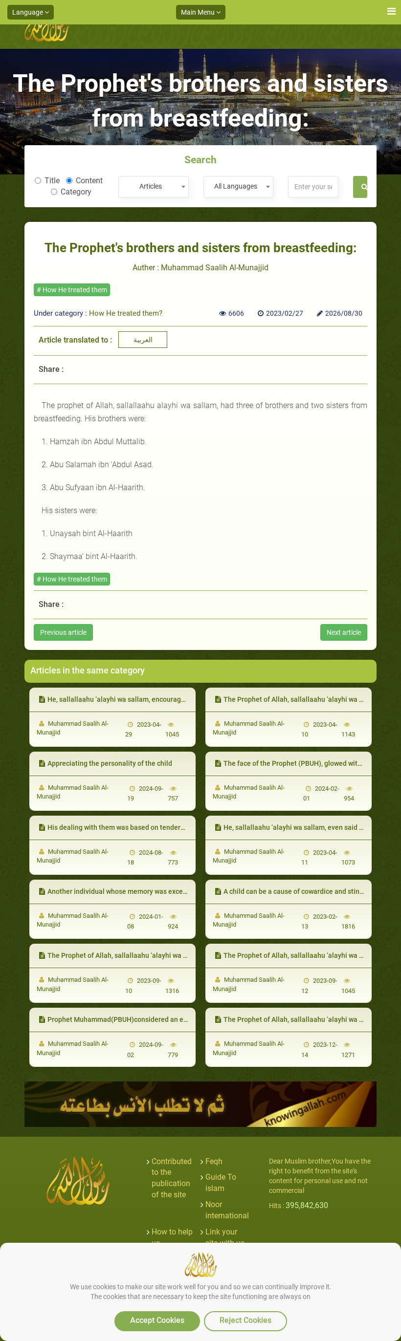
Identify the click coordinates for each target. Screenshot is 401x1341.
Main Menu (198, 12)
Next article (344, 632)
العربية (143, 340)
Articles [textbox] (150, 186)
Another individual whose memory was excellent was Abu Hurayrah (151, 891)
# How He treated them (72, 290)
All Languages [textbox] (235, 186)
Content (89, 180)
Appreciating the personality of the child (109, 763)
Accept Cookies (157, 1320)
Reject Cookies (245, 1320)
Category (76, 191)
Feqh (214, 1161)
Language (28, 12)
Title (52, 180)
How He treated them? (125, 313)
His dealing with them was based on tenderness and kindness (142, 827)
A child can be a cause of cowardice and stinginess (301, 891)
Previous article (63, 632)
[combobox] (153, 187)
